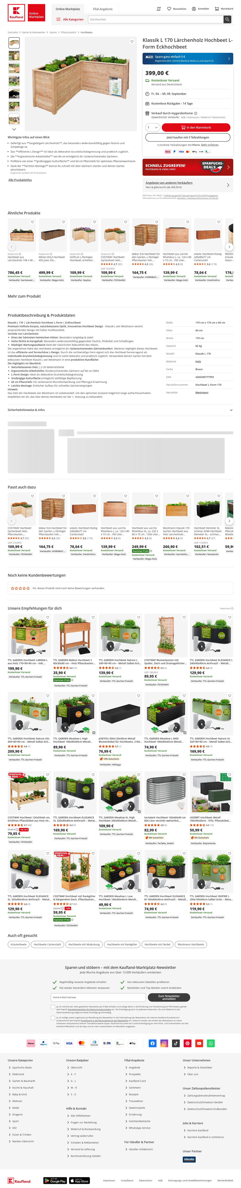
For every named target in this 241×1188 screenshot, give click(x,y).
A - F (73, 1074)
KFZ (14, 1128)
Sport (15, 1121)
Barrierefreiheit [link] (225, 1180)
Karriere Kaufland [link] (197, 1130)
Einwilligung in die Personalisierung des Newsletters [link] (104, 1020)
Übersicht (76, 1067)
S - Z (73, 1094)
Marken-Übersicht (23, 1141)
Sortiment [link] (135, 1087)
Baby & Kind (19, 1094)
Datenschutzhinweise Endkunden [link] (207, 1109)
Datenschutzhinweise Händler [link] (205, 1102)
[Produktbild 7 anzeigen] (14, 119)
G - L (73, 1081)
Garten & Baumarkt (23, 1081)
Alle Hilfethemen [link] (81, 1115)
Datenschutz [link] (145, 1180)
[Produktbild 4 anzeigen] (14, 81)
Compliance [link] (127, 1180)
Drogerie (17, 1114)
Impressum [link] (109, 1180)
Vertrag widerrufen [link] (82, 1135)
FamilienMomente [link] (139, 1121)
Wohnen (17, 1101)
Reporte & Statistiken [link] (199, 1067)
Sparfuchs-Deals (22, 1067)
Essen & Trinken (21, 1134)
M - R (74, 1087)
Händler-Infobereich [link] (141, 1149)
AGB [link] (160, 1180)
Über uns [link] (192, 1074)
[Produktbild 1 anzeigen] (14, 43)
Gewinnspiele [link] (137, 1107)
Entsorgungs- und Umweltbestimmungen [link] (190, 1180)
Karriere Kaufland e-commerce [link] (205, 1137)
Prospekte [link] (135, 1074)
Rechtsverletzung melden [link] (86, 1156)
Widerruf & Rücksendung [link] (86, 1129)
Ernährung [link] (135, 1114)
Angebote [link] (134, 1067)
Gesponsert (13, 254)
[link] (102, 9)
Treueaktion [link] (136, 1101)
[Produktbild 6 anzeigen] (14, 106)
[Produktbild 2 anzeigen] (14, 55)
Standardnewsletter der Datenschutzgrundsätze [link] (89, 1009)
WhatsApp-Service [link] (139, 1128)
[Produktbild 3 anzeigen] (14, 68)
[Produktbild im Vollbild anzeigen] (81, 84)
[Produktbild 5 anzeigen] (14, 93)
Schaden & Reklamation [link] (85, 1142)
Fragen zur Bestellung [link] (84, 1122)
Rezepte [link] (133, 1094)
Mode (15, 1107)
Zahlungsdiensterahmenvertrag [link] (206, 1095)
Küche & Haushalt (23, 1087)
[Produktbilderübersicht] (14, 84)
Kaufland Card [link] (137, 1081)
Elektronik (18, 1074)
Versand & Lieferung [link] (83, 1149)
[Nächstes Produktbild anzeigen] (14, 129)
